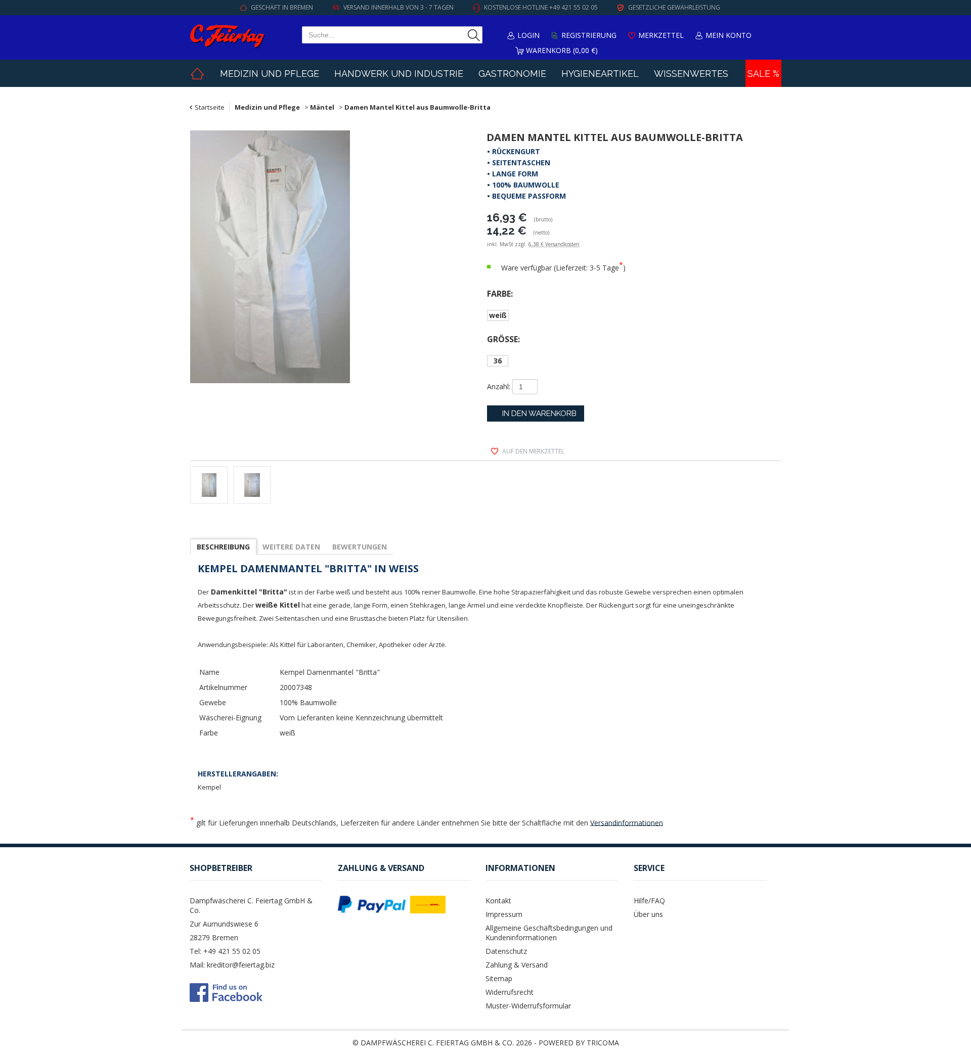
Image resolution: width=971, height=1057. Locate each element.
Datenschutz (506, 951)
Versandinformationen (626, 822)
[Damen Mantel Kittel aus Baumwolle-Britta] (316, 258)
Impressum (504, 914)
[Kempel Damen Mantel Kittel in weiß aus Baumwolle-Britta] (252, 486)
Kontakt (498, 900)
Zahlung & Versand (517, 965)
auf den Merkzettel (533, 451)
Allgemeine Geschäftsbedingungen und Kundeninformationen (549, 932)
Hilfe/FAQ (649, 900)
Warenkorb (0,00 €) (562, 50)
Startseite (210, 107)
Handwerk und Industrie (398, 73)
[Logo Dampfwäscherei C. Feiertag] (228, 37)
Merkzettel (661, 35)
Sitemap (499, 978)
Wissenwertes (691, 73)
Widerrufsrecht (510, 992)
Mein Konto (728, 35)
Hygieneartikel (600, 73)
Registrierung (588, 35)
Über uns (648, 914)
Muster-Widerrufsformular (528, 1005)
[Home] (197, 73)
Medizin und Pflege (269, 73)
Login (528, 35)
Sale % (763, 73)
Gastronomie (512, 73)
